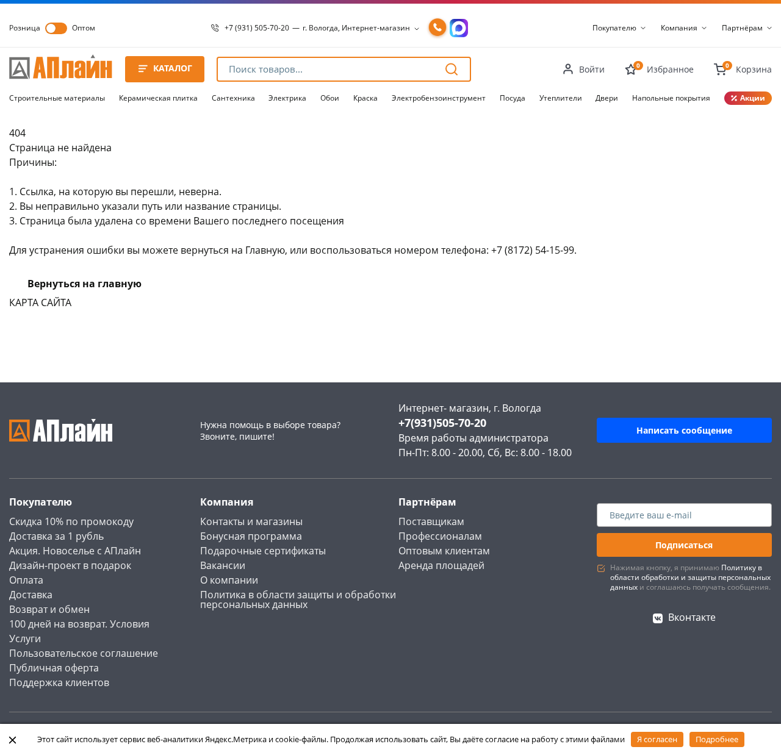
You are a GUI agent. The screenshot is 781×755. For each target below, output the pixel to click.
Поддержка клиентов (59, 682)
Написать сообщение (684, 430)
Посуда (512, 98)
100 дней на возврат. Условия (79, 624)
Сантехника (233, 98)
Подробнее (717, 739)
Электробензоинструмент (439, 98)
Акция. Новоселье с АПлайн (75, 550)
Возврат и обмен (49, 609)
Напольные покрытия (671, 98)
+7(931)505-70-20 (442, 422)
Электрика (287, 98)
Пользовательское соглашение (83, 653)
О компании (229, 580)
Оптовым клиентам (444, 550)
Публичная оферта (54, 667)
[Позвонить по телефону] (437, 28)
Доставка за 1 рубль (56, 536)
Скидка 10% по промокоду (71, 521)
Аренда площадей (441, 565)
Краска (365, 98)
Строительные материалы (57, 98)
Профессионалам (440, 536)
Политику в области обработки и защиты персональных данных (690, 577)
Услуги (25, 638)
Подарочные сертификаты (263, 550)
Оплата (26, 580)
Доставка (30, 594)
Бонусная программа (251, 536)
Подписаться (684, 545)
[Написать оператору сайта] (459, 28)
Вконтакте (692, 617)
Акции (752, 98)
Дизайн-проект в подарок (70, 565)
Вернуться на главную (84, 283)
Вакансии (222, 565)
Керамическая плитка (158, 98)
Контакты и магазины (251, 521)
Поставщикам (431, 521)
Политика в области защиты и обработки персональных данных (298, 599)
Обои (329, 98)
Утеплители (560, 98)
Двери (607, 98)
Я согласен (657, 739)
